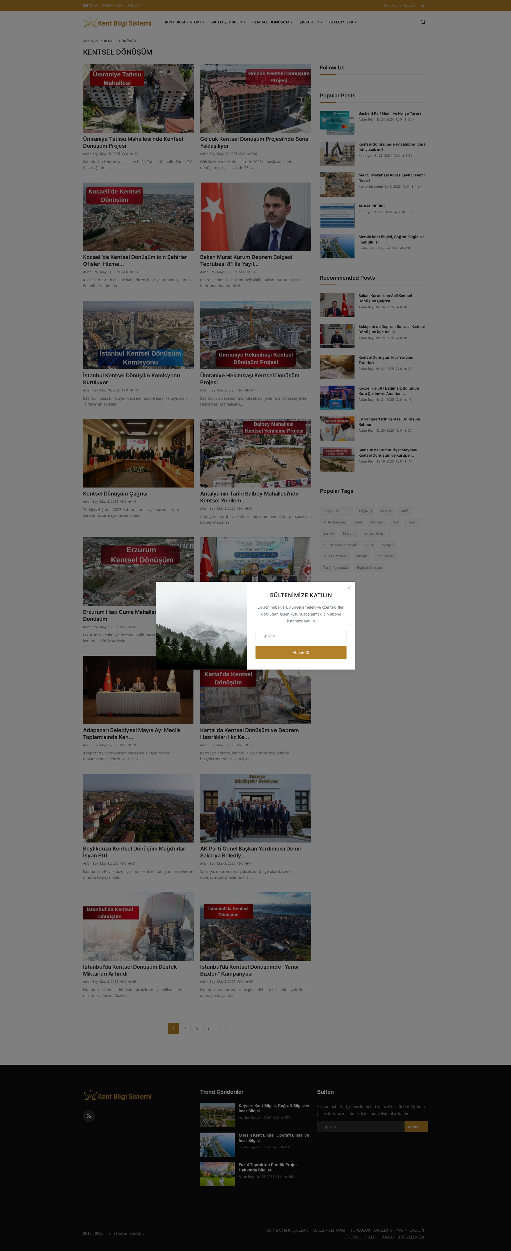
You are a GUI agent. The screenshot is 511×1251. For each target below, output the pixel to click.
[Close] (349, 588)
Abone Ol (301, 652)
